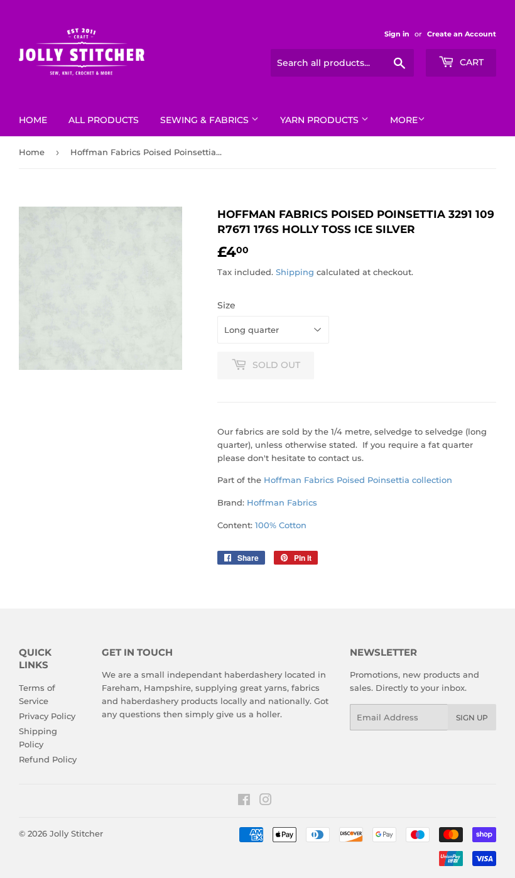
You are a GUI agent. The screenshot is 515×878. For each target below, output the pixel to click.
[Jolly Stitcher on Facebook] (244, 801)
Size (226, 305)
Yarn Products (320, 120)
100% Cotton (280, 525)
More (404, 120)
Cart (470, 62)
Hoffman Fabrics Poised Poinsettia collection (358, 480)
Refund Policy (48, 759)
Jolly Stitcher (76, 833)
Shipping (295, 272)
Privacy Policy (47, 716)
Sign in (396, 34)
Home (33, 120)
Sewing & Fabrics (205, 120)
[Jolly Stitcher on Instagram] (265, 801)
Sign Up (472, 717)
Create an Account (461, 34)
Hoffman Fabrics (282, 502)
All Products (103, 120)
